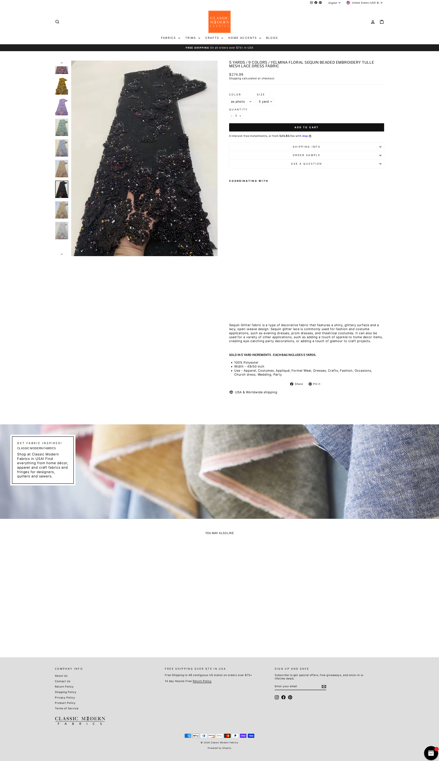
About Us (61, 675)
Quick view (94, 618)
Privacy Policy (65, 697)
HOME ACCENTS (243, 37)
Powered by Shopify (219, 748)
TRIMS (191, 37)
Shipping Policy (65, 692)
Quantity (238, 109)
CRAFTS (213, 37)
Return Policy (64, 686)
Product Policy (65, 703)
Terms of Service (67, 708)
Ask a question (306, 163)
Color (235, 94)
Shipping (235, 78)
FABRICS (169, 37)
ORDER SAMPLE (307, 155)
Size (261, 94)
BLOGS (272, 37)
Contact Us (62, 681)
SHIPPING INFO (307, 146)
